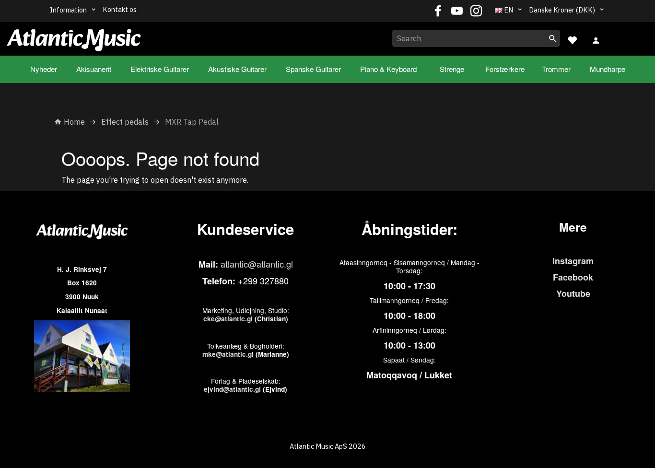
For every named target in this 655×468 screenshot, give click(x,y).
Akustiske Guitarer (237, 69)
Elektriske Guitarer (159, 69)
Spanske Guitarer (313, 69)
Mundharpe (607, 69)
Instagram (573, 261)
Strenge (452, 69)
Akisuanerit (93, 69)
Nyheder (43, 69)
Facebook (573, 277)
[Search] (553, 38)
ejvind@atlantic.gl (232, 389)
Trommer (556, 69)
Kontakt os (120, 9)
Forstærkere (505, 69)
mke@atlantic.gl (228, 354)
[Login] (596, 39)
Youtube (573, 293)
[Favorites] (572, 39)
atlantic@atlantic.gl (257, 263)
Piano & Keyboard (388, 69)
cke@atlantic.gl (228, 318)
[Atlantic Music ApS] (74, 37)
